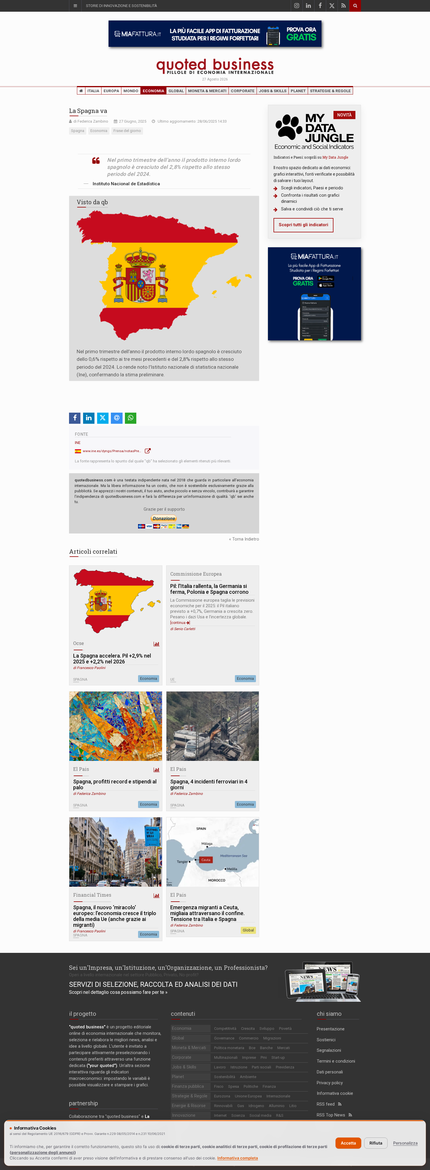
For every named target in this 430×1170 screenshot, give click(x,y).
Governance (224, 1038)
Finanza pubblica (188, 1086)
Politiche (251, 1086)
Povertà (285, 1028)
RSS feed (327, 1104)
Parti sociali (261, 1067)
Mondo (130, 90)
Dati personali (330, 1072)
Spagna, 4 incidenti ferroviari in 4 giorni (208, 784)
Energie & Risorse (189, 1105)
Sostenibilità (224, 1077)
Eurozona (222, 1096)
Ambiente (248, 1077)
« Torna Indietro (244, 539)
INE (77, 442)
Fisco (218, 1086)
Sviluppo (266, 1028)
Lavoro (220, 1067)
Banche (266, 1048)
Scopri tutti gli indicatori (303, 224)
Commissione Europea (196, 574)
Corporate (242, 90)
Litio (293, 1106)
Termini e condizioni (336, 1061)
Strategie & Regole (330, 90)
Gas (240, 1106)
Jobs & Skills (272, 90)
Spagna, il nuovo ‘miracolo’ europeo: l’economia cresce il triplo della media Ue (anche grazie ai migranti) (114, 916)
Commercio (249, 1038)
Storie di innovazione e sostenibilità (121, 6)
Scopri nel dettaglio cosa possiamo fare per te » (118, 992)
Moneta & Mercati (207, 90)
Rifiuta (375, 1142)
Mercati (283, 1048)
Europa (111, 90)
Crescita (248, 1028)
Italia (93, 90)
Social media (260, 1115)
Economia (153, 90)
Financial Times (92, 895)
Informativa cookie (335, 1093)
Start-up (278, 1057)
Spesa (233, 1086)
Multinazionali (226, 1057)
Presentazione (331, 1029)
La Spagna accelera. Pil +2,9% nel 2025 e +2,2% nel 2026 (112, 659)
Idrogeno (256, 1106)
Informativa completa (237, 1158)
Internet (220, 1115)
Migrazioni (272, 1038)
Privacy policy (330, 1082)
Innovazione (183, 1115)
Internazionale (278, 1096)
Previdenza (285, 1067)
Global (176, 90)
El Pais (81, 769)
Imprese (249, 1057)
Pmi (264, 1057)
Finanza (269, 1086)
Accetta (348, 1142)
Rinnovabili (223, 1106)
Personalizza (405, 1142)
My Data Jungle (335, 157)
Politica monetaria (229, 1048)
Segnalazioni (329, 1050)
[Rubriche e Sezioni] (75, 6)
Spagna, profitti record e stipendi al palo (114, 784)
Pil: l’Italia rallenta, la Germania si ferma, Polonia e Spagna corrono (209, 589)
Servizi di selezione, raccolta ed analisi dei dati (153, 984)
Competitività (225, 1028)
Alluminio (277, 1106)
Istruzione (239, 1067)
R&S (279, 1115)
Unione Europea (248, 1096)
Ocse (78, 643)
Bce (252, 1048)
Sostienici (326, 1039)
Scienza (238, 1115)
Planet (298, 90)
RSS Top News (333, 1115)
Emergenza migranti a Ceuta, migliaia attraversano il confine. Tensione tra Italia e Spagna (207, 913)
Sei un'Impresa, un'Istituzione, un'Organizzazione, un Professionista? (168, 967)
